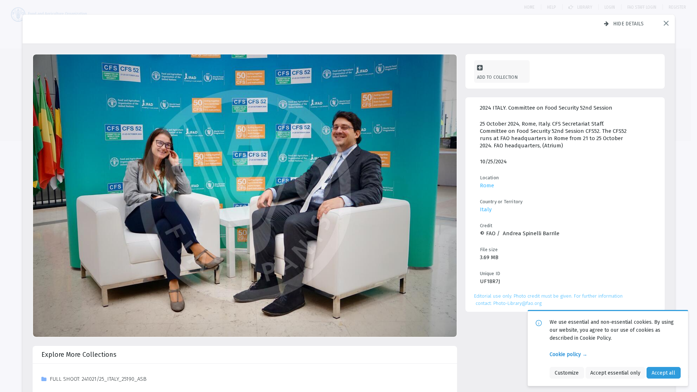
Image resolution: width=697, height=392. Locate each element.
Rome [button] (487, 185)
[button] (666, 23)
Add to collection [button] (497, 77)
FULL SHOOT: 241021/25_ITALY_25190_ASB (98, 379)
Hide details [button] (628, 23)
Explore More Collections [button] (79, 355)
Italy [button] (486, 209)
